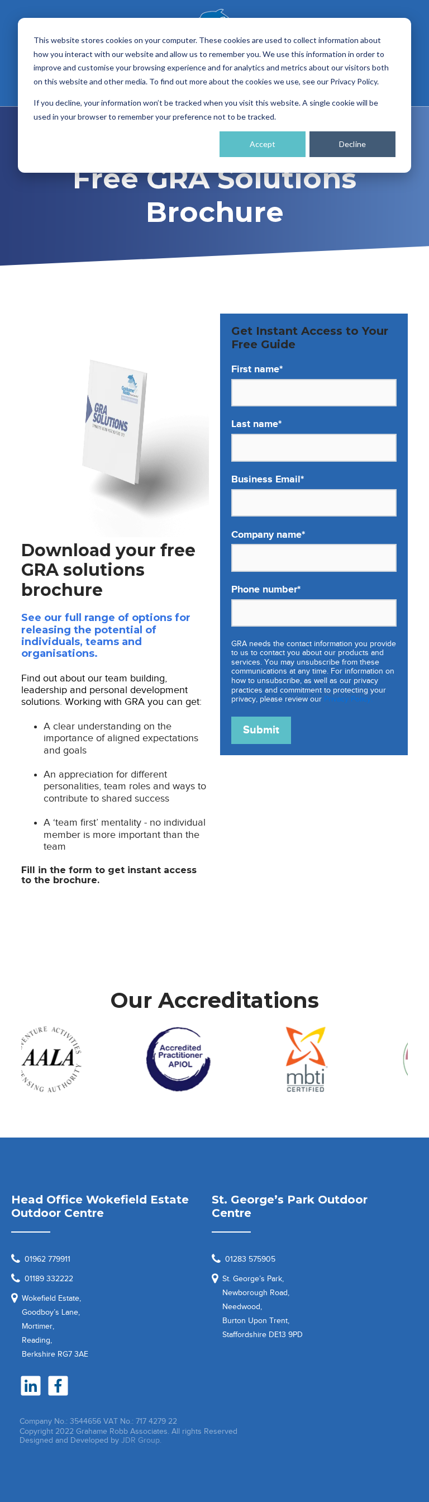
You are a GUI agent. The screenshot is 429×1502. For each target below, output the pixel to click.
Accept (263, 144)
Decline (352, 144)
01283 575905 (250, 1259)
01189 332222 (49, 1278)
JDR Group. (141, 1440)
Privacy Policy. (348, 699)
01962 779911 (47, 1259)
